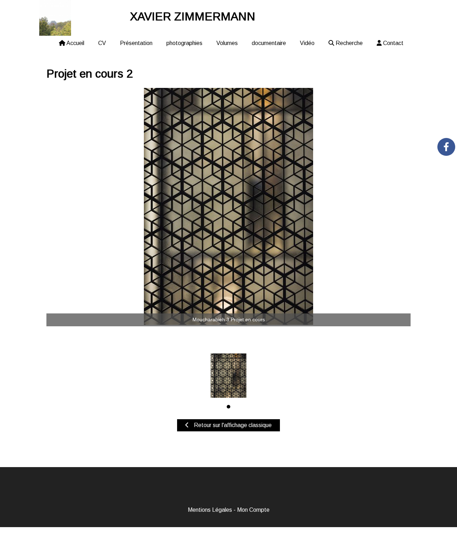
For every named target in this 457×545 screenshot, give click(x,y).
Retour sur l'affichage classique (232, 425)
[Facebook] (446, 147)
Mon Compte (253, 510)
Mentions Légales (210, 510)
